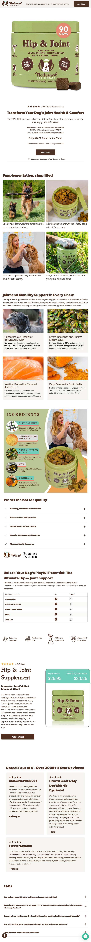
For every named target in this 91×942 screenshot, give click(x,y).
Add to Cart (18, 736)
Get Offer (81, 4)
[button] (85, 936)
